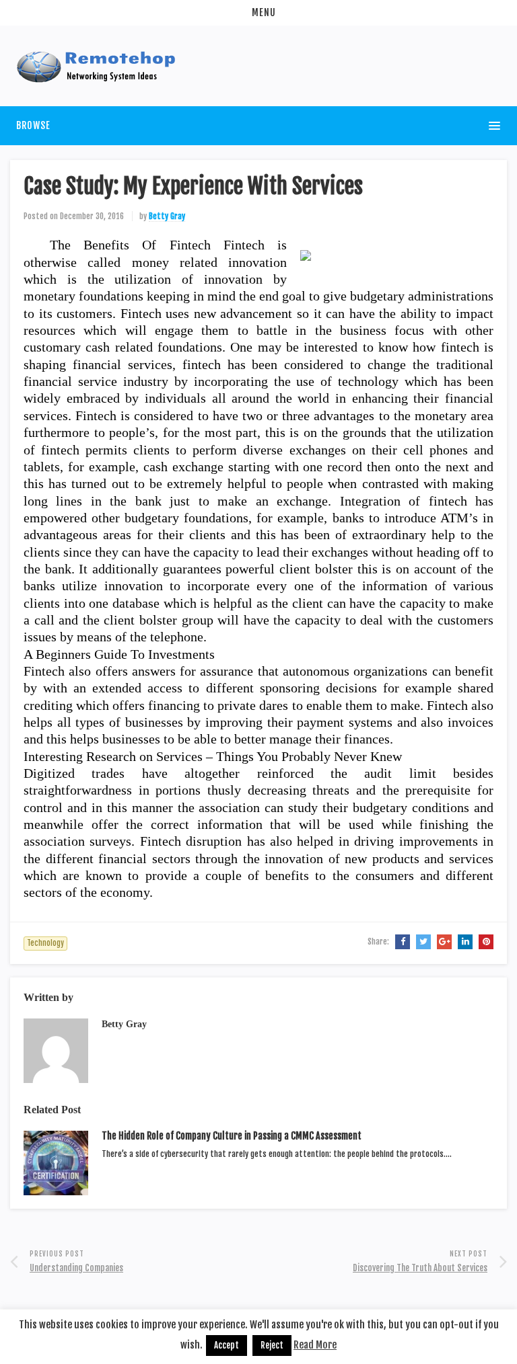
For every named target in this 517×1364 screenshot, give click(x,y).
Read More (315, 1344)
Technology (45, 943)
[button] (258, 12)
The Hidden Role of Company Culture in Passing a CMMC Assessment (231, 1135)
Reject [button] (272, 1345)
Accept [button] (226, 1345)
